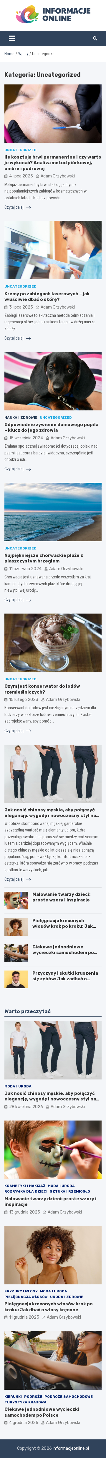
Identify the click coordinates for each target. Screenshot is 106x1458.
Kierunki (13, 1397)
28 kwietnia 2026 (26, 1106)
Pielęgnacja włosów (26, 1297)
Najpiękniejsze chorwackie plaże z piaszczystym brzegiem (43, 558)
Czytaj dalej (14, 207)
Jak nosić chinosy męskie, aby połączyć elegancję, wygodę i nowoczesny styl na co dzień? (50, 815)
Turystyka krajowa (25, 1402)
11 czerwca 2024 (25, 568)
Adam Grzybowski (58, 176)
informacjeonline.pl (71, 1448)
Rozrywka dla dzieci (25, 1191)
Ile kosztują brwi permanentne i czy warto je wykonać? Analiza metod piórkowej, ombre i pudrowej (52, 162)
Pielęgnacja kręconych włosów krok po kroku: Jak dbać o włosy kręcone (62, 926)
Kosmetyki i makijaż (24, 1186)
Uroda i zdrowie (66, 1297)
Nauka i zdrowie (20, 417)
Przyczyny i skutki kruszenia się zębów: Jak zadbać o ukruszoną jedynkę (65, 979)
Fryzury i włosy (21, 1291)
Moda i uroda (18, 1086)
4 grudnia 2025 (23, 1422)
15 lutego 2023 (23, 699)
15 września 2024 (26, 438)
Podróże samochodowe (68, 1397)
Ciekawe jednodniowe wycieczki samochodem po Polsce (63, 952)
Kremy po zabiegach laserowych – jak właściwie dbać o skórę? (47, 296)
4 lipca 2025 (21, 176)
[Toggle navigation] (11, 38)
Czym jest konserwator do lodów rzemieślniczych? (42, 689)
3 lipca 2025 (21, 307)
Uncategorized (20, 150)
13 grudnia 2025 (24, 1212)
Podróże (33, 1397)
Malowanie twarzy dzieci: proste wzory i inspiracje (61, 897)
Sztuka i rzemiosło (70, 1191)
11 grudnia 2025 (24, 1317)
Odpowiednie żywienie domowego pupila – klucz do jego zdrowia (51, 427)
